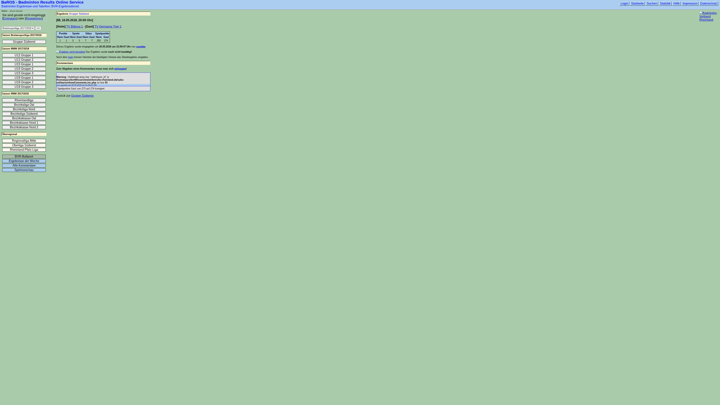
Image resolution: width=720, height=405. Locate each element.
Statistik (665, 3)
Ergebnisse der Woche (24, 161)
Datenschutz (708, 3)
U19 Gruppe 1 (24, 77)
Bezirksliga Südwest (24, 113)
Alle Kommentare (24, 165)
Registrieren (34, 18)
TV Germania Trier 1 (108, 26)
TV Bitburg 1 (74, 26)
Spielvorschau (24, 170)
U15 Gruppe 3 (24, 73)
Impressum (690, 3)
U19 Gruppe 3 (24, 86)
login (70, 57)
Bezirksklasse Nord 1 (24, 122)
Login (624, 3)
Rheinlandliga (24, 100)
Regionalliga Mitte (24, 140)
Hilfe (677, 3)
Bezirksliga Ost (24, 104)
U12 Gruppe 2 (24, 59)
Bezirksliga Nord (24, 109)
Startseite (637, 3)
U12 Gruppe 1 (24, 55)
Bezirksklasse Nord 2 (24, 127)
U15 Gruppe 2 (24, 68)
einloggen (120, 68)
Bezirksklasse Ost (24, 118)
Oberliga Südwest (24, 145)
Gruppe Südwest (79, 13)
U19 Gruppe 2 (24, 82)
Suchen (652, 3)
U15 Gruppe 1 (24, 64)
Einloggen (10, 18)
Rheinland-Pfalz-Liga (24, 149)
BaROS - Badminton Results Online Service (42, 2)
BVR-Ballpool (24, 156)
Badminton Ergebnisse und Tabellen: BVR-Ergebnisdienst (40, 6)
